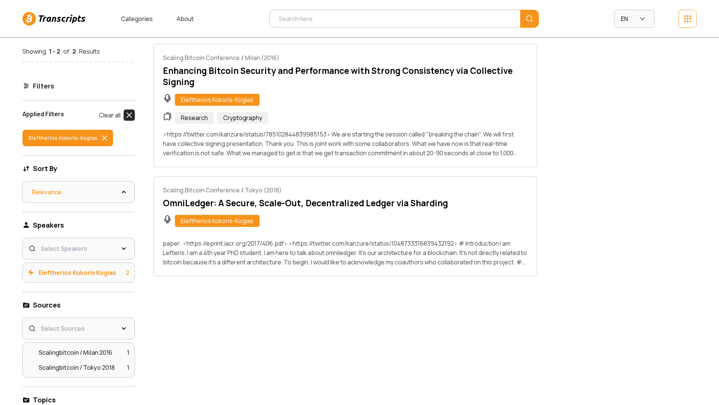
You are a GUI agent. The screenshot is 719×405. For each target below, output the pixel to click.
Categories (137, 19)
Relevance (46, 192)
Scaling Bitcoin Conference (201, 58)
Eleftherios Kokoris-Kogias (217, 100)
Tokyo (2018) (263, 190)
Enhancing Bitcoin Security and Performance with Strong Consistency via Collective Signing (338, 76)
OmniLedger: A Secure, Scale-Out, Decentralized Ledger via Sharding (305, 203)
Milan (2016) (262, 58)
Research (194, 118)
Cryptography (242, 118)
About (185, 19)
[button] (117, 115)
